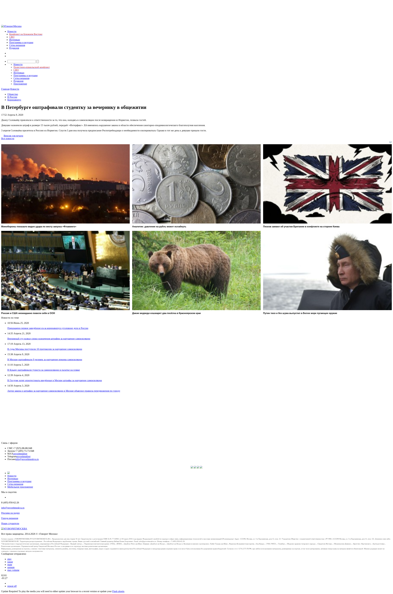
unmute (11, 567)
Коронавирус (14, 99)
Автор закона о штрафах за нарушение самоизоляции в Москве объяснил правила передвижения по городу (63, 391)
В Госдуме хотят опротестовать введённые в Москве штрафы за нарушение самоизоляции (54, 380)
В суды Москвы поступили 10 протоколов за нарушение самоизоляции (44, 349)
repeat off (12, 586)
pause (10, 562)
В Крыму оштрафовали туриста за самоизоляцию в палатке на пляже (43, 370)
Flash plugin (118, 591)
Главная (5, 89)
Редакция (14, 48)
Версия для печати (13, 135)
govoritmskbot (20, 453)
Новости (11, 31)
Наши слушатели (10, 523)
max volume (13, 570)
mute (9, 564)
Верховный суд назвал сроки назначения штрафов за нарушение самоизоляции (48, 338)
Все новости (7, 138)
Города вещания (9, 518)
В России (12, 97)
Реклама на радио (10, 513)
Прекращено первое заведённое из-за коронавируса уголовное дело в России (47, 328)
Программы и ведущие (21, 42)
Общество (12, 94)
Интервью (14, 39)
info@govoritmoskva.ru (27, 459)
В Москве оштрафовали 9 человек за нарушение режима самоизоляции (44, 359)
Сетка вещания (17, 45)
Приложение (20, 83)
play (9, 559)
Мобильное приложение (20, 487)
